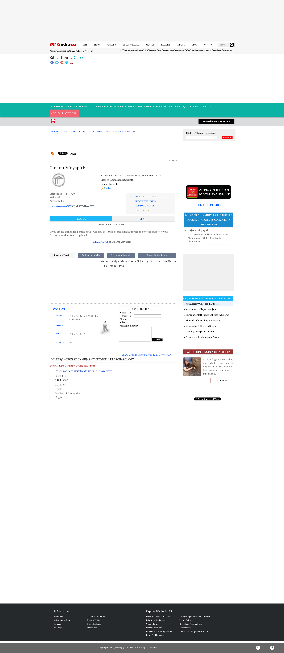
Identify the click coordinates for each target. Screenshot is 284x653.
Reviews (108, 188)
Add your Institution (64, 113)
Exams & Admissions (137, 106)
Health (165, 44)
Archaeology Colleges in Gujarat (202, 303)
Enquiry (57, 623)
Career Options (59, 106)
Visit (71, 342)
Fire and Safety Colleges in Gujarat (203, 320)
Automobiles (185, 627)
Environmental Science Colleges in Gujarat (207, 314)
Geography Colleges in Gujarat (201, 325)
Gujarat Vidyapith (198, 230)
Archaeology (125, 131)
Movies (150, 44)
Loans (178, 106)
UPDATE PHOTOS (100, 242)
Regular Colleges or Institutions (68, 131)
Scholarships (161, 106)
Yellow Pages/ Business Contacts (194, 616)
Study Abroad (97, 106)
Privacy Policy (93, 620)
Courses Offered (58, 206)
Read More (221, 380)
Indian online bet (154, 627)
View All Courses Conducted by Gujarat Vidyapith (148, 355)
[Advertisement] (142, 20)
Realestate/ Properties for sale (193, 631)
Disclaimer (92, 627)
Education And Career (156, 620)
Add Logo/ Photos (144, 205)
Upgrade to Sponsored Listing (151, 196)
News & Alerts (202, 106)
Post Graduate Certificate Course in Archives (72, 365)
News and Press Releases (158, 616)
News (97, 44)
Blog (194, 44)
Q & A (186, 106)
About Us (58, 616)
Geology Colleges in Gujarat (200, 331)
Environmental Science (101, 131)
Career (111, 44)
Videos (181, 44)
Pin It (73, 153)
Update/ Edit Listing (145, 201)
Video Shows (152, 623)
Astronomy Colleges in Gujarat (201, 309)
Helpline (115, 106)
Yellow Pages (131, 44)
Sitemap (58, 627)
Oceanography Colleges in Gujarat (203, 337)
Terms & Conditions (96, 616)
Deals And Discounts (156, 635)
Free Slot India (94, 623)
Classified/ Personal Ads (190, 623)
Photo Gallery (186, 620)
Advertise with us (83, 50)
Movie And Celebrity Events (159, 631)
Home (84, 44)
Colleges (79, 106)
